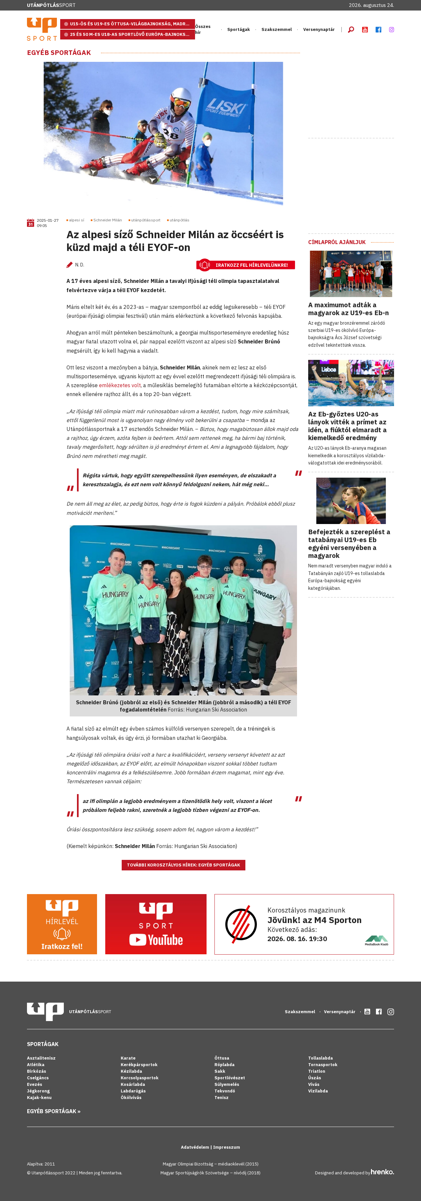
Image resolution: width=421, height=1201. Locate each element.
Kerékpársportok (139, 1064)
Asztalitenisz (41, 1058)
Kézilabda (131, 1071)
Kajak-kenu (39, 1097)
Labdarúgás (133, 1091)
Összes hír (202, 29)
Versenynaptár (319, 29)
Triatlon (316, 1071)
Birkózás (36, 1071)
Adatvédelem (195, 1147)
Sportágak (43, 1044)
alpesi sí (76, 219)
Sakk (219, 1071)
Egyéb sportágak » (54, 1111)
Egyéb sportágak (59, 53)
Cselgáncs (38, 1078)
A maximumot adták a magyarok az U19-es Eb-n (348, 308)
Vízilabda (318, 1091)
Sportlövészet (229, 1078)
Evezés (34, 1084)
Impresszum (226, 1147)
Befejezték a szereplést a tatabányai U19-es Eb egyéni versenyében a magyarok (349, 543)
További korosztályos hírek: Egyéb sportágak (183, 865)
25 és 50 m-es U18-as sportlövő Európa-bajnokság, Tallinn (132, 34)
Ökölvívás (131, 1097)
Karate (128, 1058)
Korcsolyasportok (140, 1078)
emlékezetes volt (120, 385)
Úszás (314, 1078)
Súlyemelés (226, 1084)
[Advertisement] (357, 90)
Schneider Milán (107, 219)
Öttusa (221, 1058)
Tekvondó (224, 1091)
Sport (51, 5)
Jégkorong (38, 1091)
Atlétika (35, 1064)
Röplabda (224, 1064)
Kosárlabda (133, 1084)
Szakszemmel (276, 29)
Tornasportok (322, 1064)
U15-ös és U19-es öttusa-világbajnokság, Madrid (130, 24)
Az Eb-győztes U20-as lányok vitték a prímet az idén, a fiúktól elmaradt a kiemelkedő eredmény (347, 426)
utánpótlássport (146, 219)
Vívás (313, 1084)
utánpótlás (179, 219)
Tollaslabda (320, 1058)
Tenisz (221, 1097)
